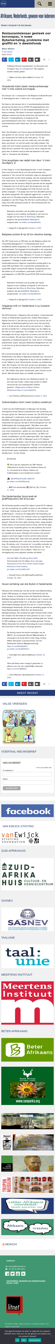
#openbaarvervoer (14, 564)
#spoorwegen (38, 564)
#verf (18, 566)
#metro (30, 564)
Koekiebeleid (34, 1340)
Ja (17, 1340)
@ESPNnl (15, 479)
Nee (24, 1340)
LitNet (15, 1324)
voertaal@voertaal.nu (17, 1266)
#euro (33, 561)
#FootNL (23, 479)
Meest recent (27, 692)
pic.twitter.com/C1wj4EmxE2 (18, 569)
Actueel (12, 25)
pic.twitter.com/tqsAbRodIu (30, 222)
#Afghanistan (20, 387)
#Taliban (29, 387)
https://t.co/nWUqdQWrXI (17, 646)
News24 (11, 1244)
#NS (35, 558)
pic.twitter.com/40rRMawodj (18, 481)
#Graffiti (22, 558)
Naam (5, 779)
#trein (31, 558)
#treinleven (11, 566)
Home (4, 25)
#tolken (36, 387)
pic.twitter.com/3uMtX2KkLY (18, 649)
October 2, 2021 (40, 396)
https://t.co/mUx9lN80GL (17, 669)
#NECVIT (31, 479)
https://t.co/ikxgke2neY (24, 69)
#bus (24, 564)
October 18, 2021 (14, 578)
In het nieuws (25, 25)
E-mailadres (8, 770)
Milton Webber (8, 49)
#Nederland (11, 390)
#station (24, 566)
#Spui (22, 217)
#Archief (10, 558)
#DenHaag (31, 217)
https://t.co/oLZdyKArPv (26, 390)
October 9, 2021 (34, 228)
